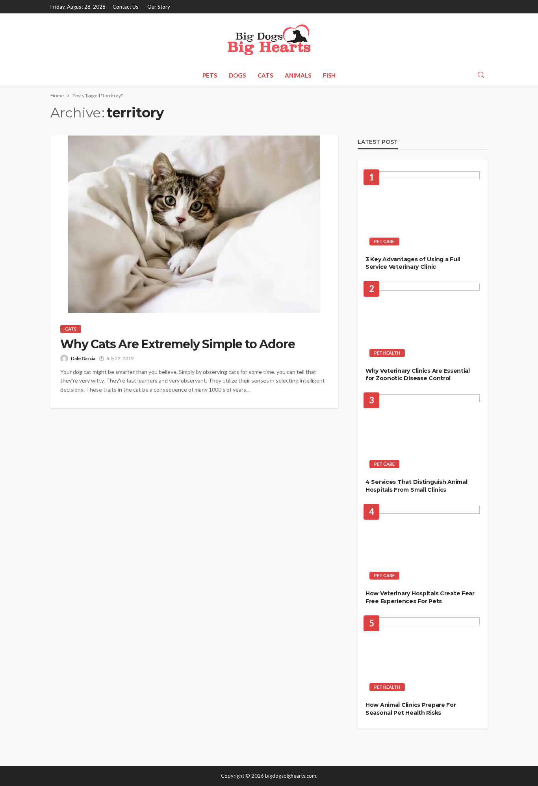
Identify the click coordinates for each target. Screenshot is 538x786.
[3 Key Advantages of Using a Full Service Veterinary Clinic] (422, 210)
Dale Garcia (83, 358)
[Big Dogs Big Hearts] (269, 39)
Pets (209, 75)
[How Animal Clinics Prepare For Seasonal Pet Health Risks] (422, 656)
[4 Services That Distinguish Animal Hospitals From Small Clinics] (422, 433)
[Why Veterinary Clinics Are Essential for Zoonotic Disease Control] (422, 322)
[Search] (481, 75)
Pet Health (387, 352)
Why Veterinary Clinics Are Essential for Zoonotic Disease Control (417, 374)
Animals (298, 75)
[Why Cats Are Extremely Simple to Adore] (194, 224)
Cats (265, 75)
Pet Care (384, 241)
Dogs (237, 75)
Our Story (158, 7)
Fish (329, 75)
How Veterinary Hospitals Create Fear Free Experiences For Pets (420, 597)
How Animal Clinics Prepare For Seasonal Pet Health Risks (410, 708)
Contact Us (125, 7)
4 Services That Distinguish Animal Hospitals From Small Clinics (416, 485)
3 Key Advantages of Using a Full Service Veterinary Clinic (412, 263)
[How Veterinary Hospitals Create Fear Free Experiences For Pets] (422, 545)
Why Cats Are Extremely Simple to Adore (177, 344)
